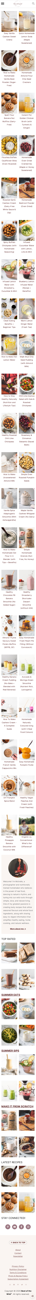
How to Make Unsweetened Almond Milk (9, 477)
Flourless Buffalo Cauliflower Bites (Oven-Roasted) (9, 160)
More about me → (18, 929)
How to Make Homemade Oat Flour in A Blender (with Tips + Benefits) (9, 556)
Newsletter (18, 1256)
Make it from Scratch (17, 1106)
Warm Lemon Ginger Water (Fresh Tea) (27, 324)
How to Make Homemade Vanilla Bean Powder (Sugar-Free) (9, 79)
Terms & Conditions (18, 1273)
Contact (18, 1253)
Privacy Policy (18, 1266)
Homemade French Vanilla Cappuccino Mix (9, 765)
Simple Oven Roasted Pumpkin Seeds (26, 477)
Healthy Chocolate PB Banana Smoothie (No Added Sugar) (9, 598)
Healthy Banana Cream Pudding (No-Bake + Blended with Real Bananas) (9, 683)
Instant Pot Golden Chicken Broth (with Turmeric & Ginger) (27, 121)
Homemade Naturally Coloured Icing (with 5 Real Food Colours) (26, 725)
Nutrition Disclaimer (18, 1269)
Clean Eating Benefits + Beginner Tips (9, 324)
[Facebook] (21, 1226)
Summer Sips (10, 1050)
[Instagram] (28, 1226)
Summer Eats (10, 994)
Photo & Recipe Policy (18, 1276)
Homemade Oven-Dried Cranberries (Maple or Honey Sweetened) (26, 163)
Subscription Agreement (18, 1279)
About (18, 1250)
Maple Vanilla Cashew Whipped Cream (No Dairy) (27, 513)
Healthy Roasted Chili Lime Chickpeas (9, 438)
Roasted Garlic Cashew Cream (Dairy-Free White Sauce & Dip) (9, 206)
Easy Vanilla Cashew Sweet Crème (9, 36)
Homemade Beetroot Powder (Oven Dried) (26, 203)
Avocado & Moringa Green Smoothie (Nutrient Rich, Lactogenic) (26, 683)
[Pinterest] (7, 1226)
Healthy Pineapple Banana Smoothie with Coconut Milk (9, 843)
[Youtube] (14, 1226)
